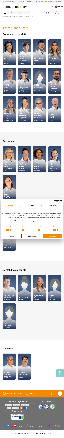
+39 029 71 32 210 (34, 393)
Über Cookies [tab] (53, 205)
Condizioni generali (42, 425)
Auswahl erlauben (32, 236)
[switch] (24, 230)
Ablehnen (11, 236)
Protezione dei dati (32, 425)
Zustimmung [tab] (11, 205)
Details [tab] (32, 205)
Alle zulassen (52, 236)
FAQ (54, 393)
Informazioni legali (22, 425)
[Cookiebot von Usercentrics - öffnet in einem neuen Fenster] (55, 201)
